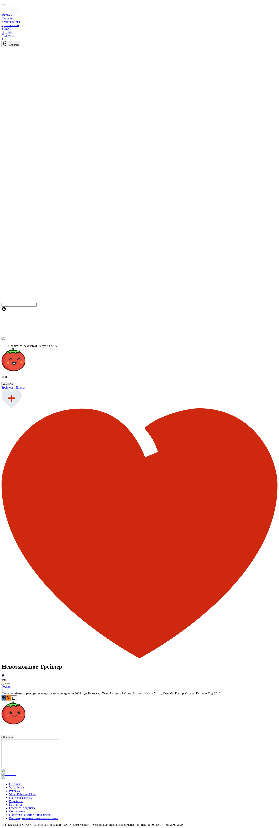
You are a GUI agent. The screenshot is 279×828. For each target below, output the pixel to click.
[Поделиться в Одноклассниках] (8, 698)
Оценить (8, 383)
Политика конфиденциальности (30, 814)
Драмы (20, 387)
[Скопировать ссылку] (14, 698)
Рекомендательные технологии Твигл (33, 818)
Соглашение (17, 811)
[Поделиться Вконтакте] (4, 698)
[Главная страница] (11, 11)
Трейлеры (8, 387)
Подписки (13, 45)
